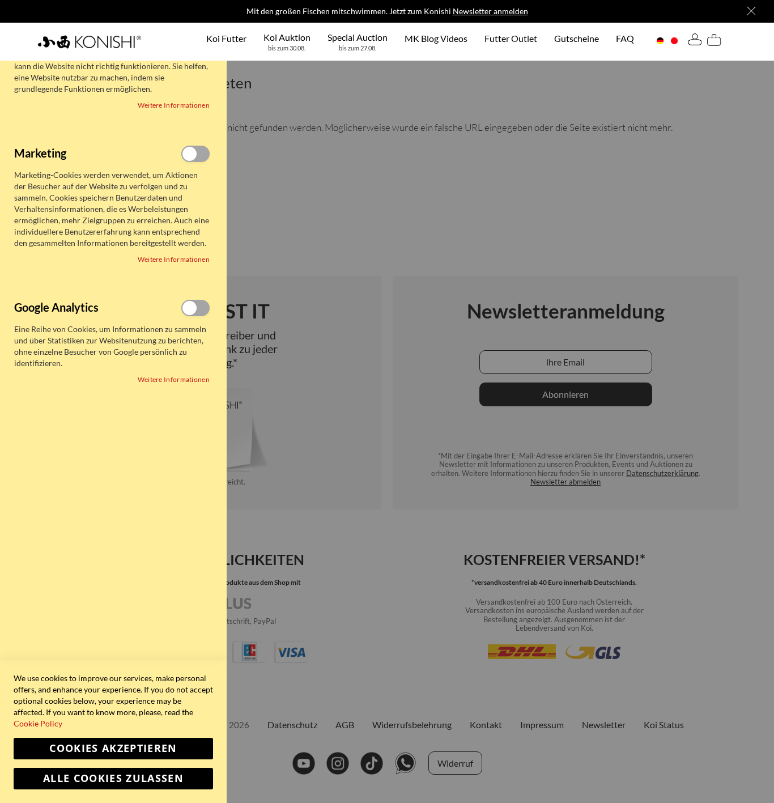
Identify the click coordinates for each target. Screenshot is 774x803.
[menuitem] (226, 38)
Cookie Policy (38, 723)
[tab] (694, 41)
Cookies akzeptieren (113, 748)
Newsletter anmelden (490, 11)
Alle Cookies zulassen (113, 778)
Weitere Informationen (174, 105)
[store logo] (89, 41)
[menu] (420, 41)
